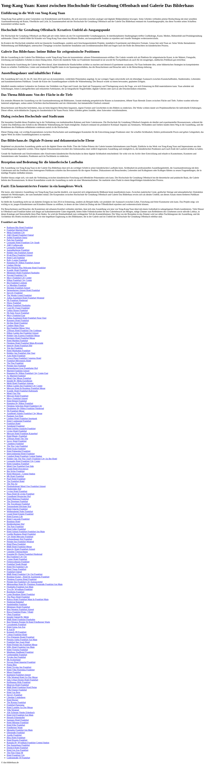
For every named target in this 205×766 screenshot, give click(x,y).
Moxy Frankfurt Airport (17, 398)
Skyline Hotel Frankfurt (17, 323)
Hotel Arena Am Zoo (16, 627)
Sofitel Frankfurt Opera (17, 237)
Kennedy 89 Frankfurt (16, 632)
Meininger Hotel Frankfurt (18, 607)
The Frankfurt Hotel (15, 481)
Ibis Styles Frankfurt (16, 471)
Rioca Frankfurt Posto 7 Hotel (20, 612)
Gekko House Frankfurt (17, 310)
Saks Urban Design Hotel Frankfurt (22, 680)
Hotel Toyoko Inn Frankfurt (19, 667)
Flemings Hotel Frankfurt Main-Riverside (25, 343)
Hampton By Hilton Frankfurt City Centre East (27, 373)
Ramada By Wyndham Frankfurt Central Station (28, 742)
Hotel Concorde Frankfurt (18, 519)
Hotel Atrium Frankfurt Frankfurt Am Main (26, 531)
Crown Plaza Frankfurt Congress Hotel (24, 358)
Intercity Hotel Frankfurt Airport (21, 549)
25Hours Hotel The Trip (17, 438)
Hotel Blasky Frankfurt (17, 436)
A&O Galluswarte (15, 245)
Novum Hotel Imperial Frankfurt (21, 662)
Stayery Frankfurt (14, 695)
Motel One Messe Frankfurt (19, 378)
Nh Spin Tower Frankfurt (18, 313)
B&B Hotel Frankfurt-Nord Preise (22, 687)
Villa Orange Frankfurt (17, 690)
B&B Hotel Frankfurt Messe (19, 546)
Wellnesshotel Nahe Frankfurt (20, 511)
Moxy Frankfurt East (16, 315)
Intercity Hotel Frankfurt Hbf (19, 345)
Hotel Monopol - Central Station (21, 474)
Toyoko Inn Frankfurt (16, 657)
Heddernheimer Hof (15, 524)
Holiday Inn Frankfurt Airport (20, 252)
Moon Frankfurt (14, 672)
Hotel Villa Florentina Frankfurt (21, 670)
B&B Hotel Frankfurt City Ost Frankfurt (24, 574)
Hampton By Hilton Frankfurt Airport (23, 262)
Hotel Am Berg (13, 692)
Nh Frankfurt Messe (15, 411)
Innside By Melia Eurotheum (19, 381)
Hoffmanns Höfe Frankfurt (18, 682)
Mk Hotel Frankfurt (15, 476)
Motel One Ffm (13, 393)
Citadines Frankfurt (15, 443)
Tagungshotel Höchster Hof (19, 506)
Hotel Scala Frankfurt (16, 448)
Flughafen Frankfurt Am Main (20, 587)
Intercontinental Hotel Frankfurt (21, 453)
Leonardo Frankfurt (15, 247)
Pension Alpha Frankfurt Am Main (22, 639)
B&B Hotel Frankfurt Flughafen (21, 619)
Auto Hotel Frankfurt (16, 355)
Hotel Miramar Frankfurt (17, 722)
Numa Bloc (12, 665)
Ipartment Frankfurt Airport (19, 675)
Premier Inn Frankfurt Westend (20, 541)
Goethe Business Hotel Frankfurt (21, 534)
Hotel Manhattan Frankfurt (18, 350)
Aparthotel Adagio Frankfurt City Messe (24, 413)
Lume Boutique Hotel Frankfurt (21, 594)
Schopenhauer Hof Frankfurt (19, 539)
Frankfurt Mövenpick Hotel (19, 360)
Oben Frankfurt (13, 614)
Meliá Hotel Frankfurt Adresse (20, 383)
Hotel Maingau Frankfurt (18, 499)
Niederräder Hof (14, 489)
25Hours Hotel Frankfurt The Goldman (24, 330)
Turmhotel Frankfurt (16, 426)
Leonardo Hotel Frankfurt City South (23, 242)
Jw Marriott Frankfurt (16, 376)
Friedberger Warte (15, 727)
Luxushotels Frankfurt (16, 624)
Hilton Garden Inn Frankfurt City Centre (24, 386)
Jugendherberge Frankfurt (18, 250)
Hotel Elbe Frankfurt (16, 725)
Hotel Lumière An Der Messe (20, 707)
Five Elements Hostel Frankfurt (20, 637)
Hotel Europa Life (15, 516)
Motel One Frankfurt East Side (20, 466)
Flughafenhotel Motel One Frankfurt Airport (26, 486)
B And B (11, 629)
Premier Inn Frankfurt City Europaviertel (25, 582)
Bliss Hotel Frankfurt (16, 737)
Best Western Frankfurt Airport (20, 609)
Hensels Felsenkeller (16, 717)
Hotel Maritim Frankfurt (17, 340)
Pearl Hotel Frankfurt (16, 479)
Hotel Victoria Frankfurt (17, 649)
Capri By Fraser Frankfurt (18, 308)
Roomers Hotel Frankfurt (18, 320)
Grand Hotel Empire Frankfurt (20, 514)
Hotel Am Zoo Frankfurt (17, 750)
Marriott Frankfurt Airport (18, 371)
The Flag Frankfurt (15, 363)
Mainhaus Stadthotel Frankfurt (20, 652)
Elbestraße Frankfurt (16, 732)
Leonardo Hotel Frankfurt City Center (23, 461)
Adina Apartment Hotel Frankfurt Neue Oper (26, 318)
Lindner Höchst (13, 265)
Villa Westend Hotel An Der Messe (22, 677)
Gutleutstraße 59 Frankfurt (18, 758)
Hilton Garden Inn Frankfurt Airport (22, 333)
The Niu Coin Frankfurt (17, 446)
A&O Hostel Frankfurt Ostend (20, 235)
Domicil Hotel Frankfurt (17, 747)
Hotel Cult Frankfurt (16, 257)
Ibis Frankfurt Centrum (17, 283)
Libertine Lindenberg (16, 697)
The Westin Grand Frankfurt (19, 295)
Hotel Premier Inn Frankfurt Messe (22, 644)
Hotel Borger (12, 700)
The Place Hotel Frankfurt (18, 597)
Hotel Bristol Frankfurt (17, 401)
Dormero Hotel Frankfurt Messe (21, 338)
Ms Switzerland (13, 660)
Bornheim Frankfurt (15, 592)
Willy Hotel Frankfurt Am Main (21, 647)
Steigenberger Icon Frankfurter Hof (22, 368)
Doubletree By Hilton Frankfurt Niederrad (25, 408)
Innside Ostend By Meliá (18, 617)
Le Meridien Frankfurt (16, 285)
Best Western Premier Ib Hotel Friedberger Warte (28, 622)
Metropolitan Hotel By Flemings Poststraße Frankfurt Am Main (34, 584)
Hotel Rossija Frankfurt (17, 740)
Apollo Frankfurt (14, 735)
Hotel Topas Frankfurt (16, 569)
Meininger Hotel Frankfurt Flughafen (23, 273)
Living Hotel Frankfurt (17, 431)
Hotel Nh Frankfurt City (17, 567)
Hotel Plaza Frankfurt (16, 544)
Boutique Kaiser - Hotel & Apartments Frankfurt (28, 577)
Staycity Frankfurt (15, 293)
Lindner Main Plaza (15, 325)
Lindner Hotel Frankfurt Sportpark (22, 418)
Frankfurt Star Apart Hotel (18, 642)
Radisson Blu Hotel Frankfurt (20, 227)
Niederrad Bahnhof (15, 602)
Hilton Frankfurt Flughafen (19, 305)
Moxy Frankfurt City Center (19, 278)
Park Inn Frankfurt (15, 240)
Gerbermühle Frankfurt (17, 654)
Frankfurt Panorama (15, 705)
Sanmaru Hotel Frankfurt (18, 720)
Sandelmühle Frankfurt (17, 604)
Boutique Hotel (13, 521)
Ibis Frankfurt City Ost (17, 556)
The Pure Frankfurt (15, 526)
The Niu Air (12, 484)
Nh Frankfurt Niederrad (17, 300)
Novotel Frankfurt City (17, 275)
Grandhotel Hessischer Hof (19, 496)
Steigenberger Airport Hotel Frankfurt (23, 290)
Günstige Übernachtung (17, 551)
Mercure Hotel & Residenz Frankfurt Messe (26, 388)
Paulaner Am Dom (15, 416)
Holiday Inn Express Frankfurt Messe (23, 335)
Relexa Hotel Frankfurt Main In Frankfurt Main (28, 599)
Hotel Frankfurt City (16, 755)
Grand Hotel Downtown (17, 469)
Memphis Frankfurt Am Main (20, 730)
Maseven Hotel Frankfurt (18, 685)
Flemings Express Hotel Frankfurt (22, 579)
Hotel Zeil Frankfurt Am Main (20, 715)
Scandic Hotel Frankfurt (17, 270)
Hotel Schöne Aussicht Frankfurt (21, 428)
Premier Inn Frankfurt (16, 366)
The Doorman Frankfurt (17, 501)
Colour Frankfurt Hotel (17, 634)
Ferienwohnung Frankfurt (18, 562)
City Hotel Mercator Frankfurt (20, 536)
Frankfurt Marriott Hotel (17, 230)
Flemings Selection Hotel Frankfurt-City (24, 406)
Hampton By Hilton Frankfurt (20, 403)
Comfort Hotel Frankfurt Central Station (24, 456)
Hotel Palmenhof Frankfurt (18, 451)
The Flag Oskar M (15, 752)
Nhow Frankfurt (14, 303)
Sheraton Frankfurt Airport (18, 288)
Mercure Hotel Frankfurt (17, 396)
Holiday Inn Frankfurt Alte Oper (21, 353)
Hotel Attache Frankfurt (17, 509)
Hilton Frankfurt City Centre (19, 280)
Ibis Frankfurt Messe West (18, 328)
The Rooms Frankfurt (16, 702)
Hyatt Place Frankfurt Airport (19, 255)
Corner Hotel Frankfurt (17, 559)
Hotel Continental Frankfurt (19, 421)
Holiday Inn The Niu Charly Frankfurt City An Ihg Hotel (32, 458)
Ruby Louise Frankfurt (17, 260)
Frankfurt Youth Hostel (17, 564)
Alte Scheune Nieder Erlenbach (21, 712)
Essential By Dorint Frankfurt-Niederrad (24, 554)
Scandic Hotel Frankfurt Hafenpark (22, 391)
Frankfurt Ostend (14, 572)
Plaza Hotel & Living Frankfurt (20, 494)
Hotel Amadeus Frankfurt (18, 464)
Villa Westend (13, 710)
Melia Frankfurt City (16, 232)
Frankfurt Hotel (13, 423)
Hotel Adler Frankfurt (16, 529)
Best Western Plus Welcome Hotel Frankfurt (26, 268)
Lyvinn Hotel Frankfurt (17, 491)
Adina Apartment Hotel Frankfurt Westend (25, 298)
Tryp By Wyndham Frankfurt (19, 589)
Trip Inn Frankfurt (15, 348)
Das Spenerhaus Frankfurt (18, 745)
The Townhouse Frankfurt (18, 504)
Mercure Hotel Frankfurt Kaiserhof (22, 433)
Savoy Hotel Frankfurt (16, 441)
